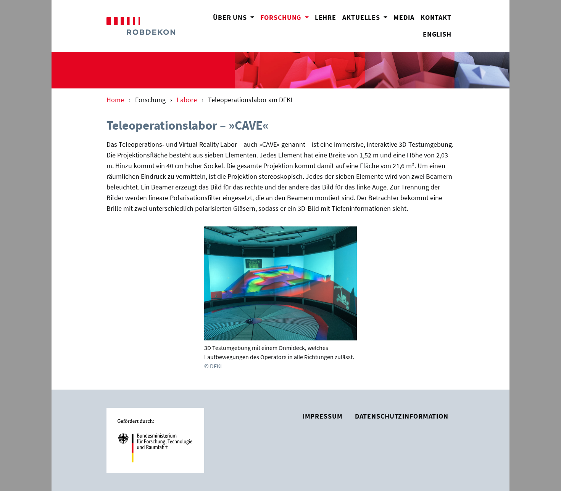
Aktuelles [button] (362, 17)
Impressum (323, 416)
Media (403, 17)
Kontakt (436, 17)
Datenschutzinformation (401, 416)
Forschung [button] (285, 17)
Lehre (325, 17)
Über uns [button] (231, 17)
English (437, 34)
